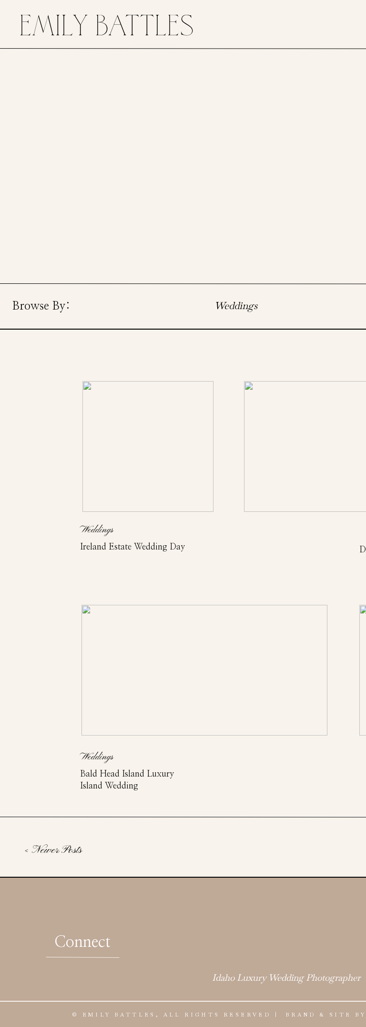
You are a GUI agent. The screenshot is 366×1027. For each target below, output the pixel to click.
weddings (96, 530)
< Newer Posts (53, 850)
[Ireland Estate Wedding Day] (148, 446)
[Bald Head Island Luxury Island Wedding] (204, 670)
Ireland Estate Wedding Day (132, 547)
